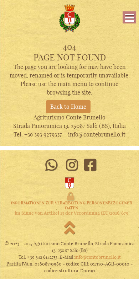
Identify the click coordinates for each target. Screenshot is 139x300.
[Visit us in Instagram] (72, 165)
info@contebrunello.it (97, 257)
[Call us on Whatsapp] (51, 165)
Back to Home (68, 106)
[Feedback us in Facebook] (90, 165)
